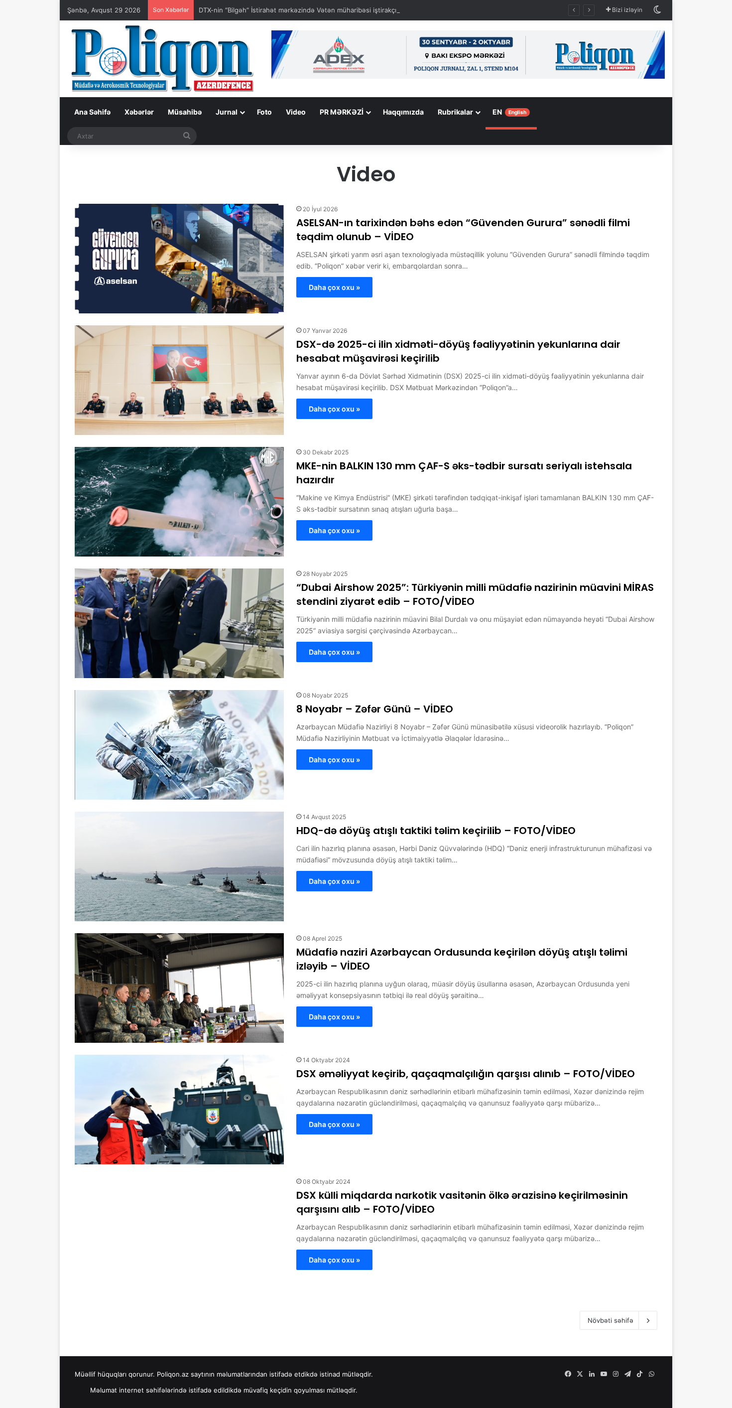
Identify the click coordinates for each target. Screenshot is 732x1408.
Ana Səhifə (92, 112)
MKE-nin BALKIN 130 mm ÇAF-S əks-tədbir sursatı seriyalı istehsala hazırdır (464, 473)
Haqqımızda (403, 112)
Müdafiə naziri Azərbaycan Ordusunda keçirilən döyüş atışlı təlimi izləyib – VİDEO (461, 959)
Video (296, 112)
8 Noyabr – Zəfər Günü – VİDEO (374, 709)
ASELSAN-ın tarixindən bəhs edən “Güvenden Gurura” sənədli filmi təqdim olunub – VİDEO (463, 230)
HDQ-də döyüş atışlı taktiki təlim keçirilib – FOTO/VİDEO (436, 831)
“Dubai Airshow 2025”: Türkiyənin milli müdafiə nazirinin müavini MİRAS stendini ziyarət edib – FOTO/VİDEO (475, 594)
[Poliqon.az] (161, 58)
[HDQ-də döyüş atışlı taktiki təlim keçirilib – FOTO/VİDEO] (179, 866)
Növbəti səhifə (610, 1320)
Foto (264, 112)
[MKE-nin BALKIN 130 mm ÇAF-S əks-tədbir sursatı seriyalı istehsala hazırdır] (179, 502)
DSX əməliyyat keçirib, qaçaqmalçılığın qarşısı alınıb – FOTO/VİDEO (465, 1074)
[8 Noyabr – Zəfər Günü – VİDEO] (179, 745)
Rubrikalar (455, 112)
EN (509, 112)
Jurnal (227, 112)
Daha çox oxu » (334, 287)
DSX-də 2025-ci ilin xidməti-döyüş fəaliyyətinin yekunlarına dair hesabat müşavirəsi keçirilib (458, 351)
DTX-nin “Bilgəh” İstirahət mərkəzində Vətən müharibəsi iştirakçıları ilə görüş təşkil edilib (335, 10)
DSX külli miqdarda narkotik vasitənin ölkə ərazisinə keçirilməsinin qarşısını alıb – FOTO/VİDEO (462, 1202)
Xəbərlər (139, 112)
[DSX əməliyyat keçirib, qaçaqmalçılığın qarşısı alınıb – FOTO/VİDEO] (179, 1109)
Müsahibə (185, 112)
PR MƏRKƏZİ (342, 112)
